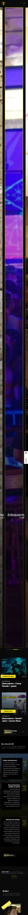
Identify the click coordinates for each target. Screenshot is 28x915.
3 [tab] (13, 650)
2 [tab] (10, 650)
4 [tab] (17, 650)
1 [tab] (7, 650)
